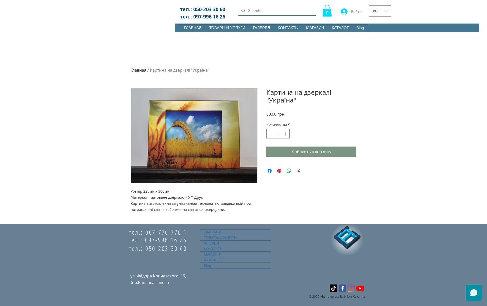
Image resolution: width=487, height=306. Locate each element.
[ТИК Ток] (333, 288)
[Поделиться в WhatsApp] (289, 171)
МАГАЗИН (212, 254)
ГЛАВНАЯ (212, 232)
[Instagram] (351, 288)
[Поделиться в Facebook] (270, 171)
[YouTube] (360, 288)
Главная (138, 70)
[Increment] (286, 133)
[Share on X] (298, 171)
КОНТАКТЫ (213, 249)
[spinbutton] (278, 133)
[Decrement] (270, 133)
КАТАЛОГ (211, 260)
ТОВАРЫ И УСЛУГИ (220, 238)
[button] (327, 11)
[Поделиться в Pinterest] (279, 171)
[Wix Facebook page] (342, 288)
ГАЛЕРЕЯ (211, 243)
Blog (207, 265)
